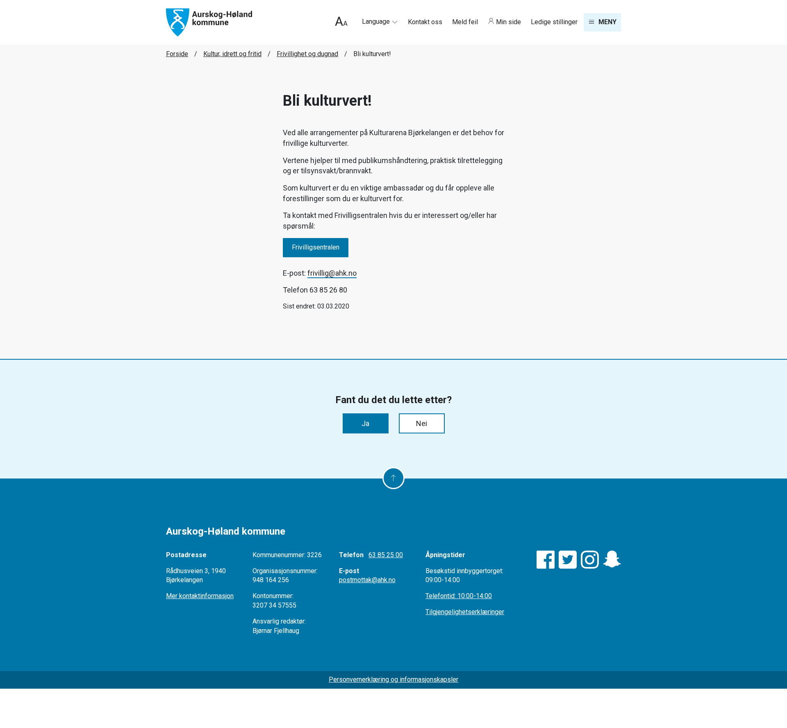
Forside (177, 54)
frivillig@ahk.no (332, 273)
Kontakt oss (426, 22)
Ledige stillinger (554, 22)
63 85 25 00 (385, 555)
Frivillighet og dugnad (307, 54)
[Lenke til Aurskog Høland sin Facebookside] (546, 560)
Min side (508, 22)
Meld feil (466, 22)
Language (376, 21)
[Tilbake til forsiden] (209, 22)
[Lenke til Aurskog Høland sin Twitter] (568, 560)
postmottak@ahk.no (367, 580)
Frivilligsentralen (315, 247)
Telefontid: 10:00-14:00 (458, 596)
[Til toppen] (393, 478)
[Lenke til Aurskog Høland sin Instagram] (590, 560)
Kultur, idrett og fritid (232, 54)
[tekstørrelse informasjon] (341, 22)
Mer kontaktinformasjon (200, 596)
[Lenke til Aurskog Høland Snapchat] (612, 560)
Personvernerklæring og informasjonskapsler (393, 679)
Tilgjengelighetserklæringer (464, 612)
